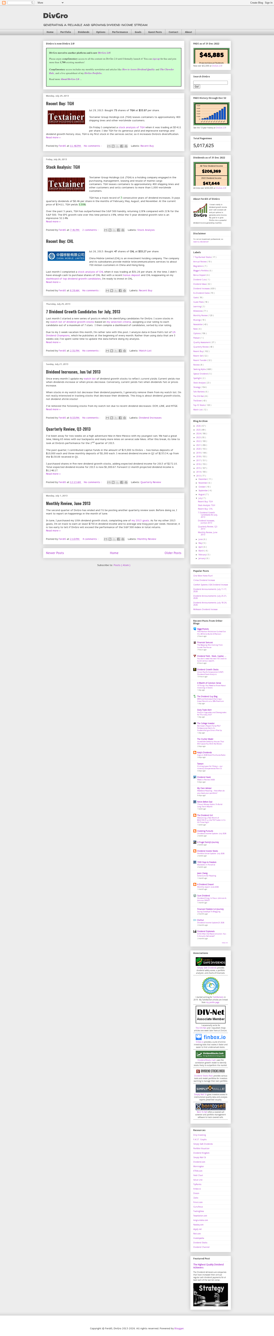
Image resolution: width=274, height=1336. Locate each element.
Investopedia (198, 1238)
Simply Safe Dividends (207, 967)
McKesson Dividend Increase (205, 609)
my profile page (212, 1002)
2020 (198, 449)
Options (100, 32)
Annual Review (200, 261)
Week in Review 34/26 (206, 779)
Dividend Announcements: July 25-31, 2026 (210, 597)
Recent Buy (147, 145)
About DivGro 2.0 (70, 79)
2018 (198, 456)
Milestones (198, 311)
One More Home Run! (203, 575)
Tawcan (200, 763)
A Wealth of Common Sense (209, 683)
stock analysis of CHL (90, 271)
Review (196, 364)
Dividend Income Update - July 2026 (211, 833)
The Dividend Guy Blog (207, 696)
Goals (138, 32)
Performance (120, 32)
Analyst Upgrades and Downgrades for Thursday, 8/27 (211, 713)
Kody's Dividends (204, 752)
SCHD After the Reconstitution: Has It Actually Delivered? (211, 935)
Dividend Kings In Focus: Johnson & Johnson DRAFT (211, 899)
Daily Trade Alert (204, 710)
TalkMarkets (218, 997)
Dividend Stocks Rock (203, 1075)
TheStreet (197, 400)
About (188, 32)
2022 (198, 441)
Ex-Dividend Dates (201, 293)
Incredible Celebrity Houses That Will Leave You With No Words (210, 742)
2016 (198, 464)
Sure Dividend (203, 895)
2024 (198, 433)
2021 (198, 445)
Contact (173, 32)
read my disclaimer (200, 241)
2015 (198, 468)
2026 (198, 426)
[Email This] (109, 146)
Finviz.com (198, 1202)
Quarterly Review (151, 482)
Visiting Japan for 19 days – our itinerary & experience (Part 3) (210, 767)
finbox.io (199, 1042)
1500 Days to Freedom (206, 862)
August (202, 494)
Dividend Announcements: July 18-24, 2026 (210, 603)
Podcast (196, 338)
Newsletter (198, 324)
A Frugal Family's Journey (208, 842)
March (201, 550)
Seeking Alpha (199, 369)
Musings (197, 320)
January (202, 558)
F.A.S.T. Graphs (200, 1139)
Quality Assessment (202, 342)
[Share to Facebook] (122, 146)
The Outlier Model (205, 739)
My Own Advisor (204, 788)
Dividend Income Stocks (207, 851)
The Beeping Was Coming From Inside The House (210, 646)
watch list (90, 378)
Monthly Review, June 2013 (68, 503)
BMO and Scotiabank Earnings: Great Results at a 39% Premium (210, 700)
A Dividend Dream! (205, 884)
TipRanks (197, 1184)
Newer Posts (55, 553)
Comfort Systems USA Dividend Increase (210, 584)
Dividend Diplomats (206, 931)
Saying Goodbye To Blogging (209, 911)
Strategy (197, 387)
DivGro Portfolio (93, 73)
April (201, 547)
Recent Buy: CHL (60, 241)
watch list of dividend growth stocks (72, 321)
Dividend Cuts (200, 279)
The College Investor (206, 723)
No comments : (93, 145)
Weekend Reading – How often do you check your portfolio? (211, 791)
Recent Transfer (200, 360)
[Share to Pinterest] (126, 146)
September (203, 490)
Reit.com (197, 1233)
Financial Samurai (205, 642)
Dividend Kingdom (201, 1153)
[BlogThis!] (113, 146)
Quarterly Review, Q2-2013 (68, 429)
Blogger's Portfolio (201, 270)
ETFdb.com (197, 1171)
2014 (198, 471)
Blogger (179, 1328)
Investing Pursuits (205, 831)
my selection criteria (119, 321)
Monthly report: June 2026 (208, 887)
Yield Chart (198, 1175)
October (202, 486)
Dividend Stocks (200, 1242)
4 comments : (90, 539)
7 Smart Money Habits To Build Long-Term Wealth (209, 805)
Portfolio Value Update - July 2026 (210, 853)
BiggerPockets (203, 629)
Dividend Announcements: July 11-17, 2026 (210, 590)
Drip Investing (199, 1135)
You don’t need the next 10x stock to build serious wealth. (211, 659)
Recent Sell (198, 355)
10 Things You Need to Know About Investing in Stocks (211, 686)
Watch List (145, 350)
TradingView (198, 1211)
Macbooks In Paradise (206, 864)
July (200, 498)
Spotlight (197, 378)
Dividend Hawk (204, 777)
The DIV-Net (198, 396)
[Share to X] (117, 146)
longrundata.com (200, 1220)
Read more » (53, 137)
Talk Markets (199, 391)
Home (50, 32)
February (203, 554)
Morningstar (198, 1166)
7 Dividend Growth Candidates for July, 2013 (83, 311)
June (201, 539)
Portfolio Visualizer (201, 1148)
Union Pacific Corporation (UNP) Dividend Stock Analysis (210, 673)
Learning (197, 306)
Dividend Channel (201, 1247)
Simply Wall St (200, 1094)
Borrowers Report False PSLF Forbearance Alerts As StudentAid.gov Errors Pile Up (209, 728)
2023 (198, 437)
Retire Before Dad (204, 801)
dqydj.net (197, 1229)
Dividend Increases (150, 417)
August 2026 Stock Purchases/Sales (211, 755)
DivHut (200, 920)
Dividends (83, 32)
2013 (198, 475)
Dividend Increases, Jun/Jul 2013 (73, 372)
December (203, 479)
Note (195, 329)
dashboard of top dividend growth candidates (73, 278)
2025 (198, 429)
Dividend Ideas (200, 284)
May (201, 543)
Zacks (195, 1197)
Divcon (196, 1193)
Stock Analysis (146, 230)
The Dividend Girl (205, 815)
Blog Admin (198, 266)
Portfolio (65, 32)
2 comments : (90, 230)
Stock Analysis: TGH (63, 167)
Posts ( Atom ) (122, 565)
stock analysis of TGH (132, 127)
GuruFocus (198, 1206)
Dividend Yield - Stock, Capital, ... (211, 656)
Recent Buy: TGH (60, 103)
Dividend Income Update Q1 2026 (210, 922)
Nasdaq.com (198, 1224)
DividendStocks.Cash (207, 1060)
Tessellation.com (200, 1215)
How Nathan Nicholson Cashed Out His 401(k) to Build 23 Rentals (211, 632)
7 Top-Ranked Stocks (202, 257)
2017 (198, 460)
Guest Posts (155, 32)
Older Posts (173, 553)
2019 (198, 452)
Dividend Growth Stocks (207, 669)
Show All (225, 943)
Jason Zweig (202, 873)
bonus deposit (131, 275)
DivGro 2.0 (104, 52)
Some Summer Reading (206, 875)
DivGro (55, 15)
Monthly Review (146, 539)
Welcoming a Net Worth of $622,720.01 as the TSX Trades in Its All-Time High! (211, 820)
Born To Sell (202, 1112)
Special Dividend (200, 373)
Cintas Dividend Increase (204, 580)
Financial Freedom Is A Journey (210, 909)
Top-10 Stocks (199, 405)
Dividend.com (199, 1162)
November (203, 483)
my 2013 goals (140, 520)
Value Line (197, 1179)
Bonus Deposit (199, 275)
